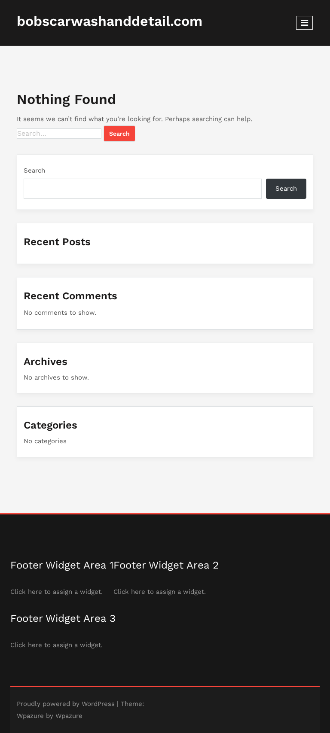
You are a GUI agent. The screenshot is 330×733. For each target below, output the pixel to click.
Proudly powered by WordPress (66, 704)
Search (34, 170)
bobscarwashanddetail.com (109, 21)
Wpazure (30, 716)
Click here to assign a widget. (56, 592)
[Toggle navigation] (304, 22)
